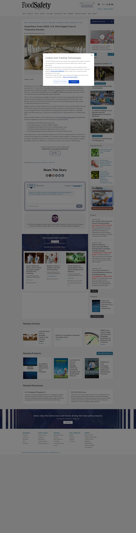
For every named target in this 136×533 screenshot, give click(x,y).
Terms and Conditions (57, 71)
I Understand (74, 81)
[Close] (92, 55)
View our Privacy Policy (70, 77)
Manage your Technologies (60, 81)
